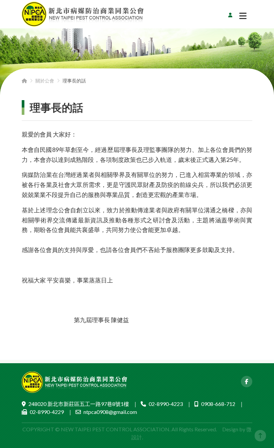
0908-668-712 (218, 404)
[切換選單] (243, 17)
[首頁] (24, 80)
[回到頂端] (260, 435)
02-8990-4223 (166, 404)
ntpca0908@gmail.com (110, 412)
